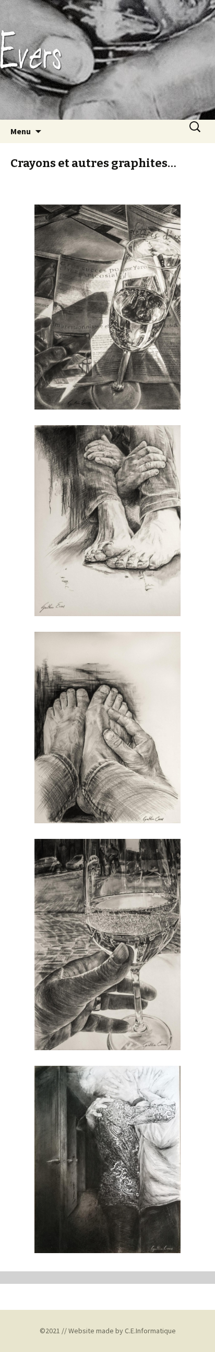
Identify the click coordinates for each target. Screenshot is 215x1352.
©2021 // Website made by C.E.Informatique (108, 1330)
